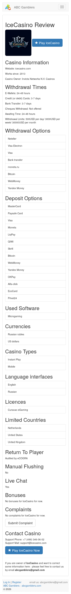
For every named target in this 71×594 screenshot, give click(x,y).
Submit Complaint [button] (20, 523)
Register (16, 582)
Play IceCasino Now (25, 550)
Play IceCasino (49, 43)
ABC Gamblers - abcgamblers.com (22, 585)
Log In (6, 582)
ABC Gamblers (24, 7)
